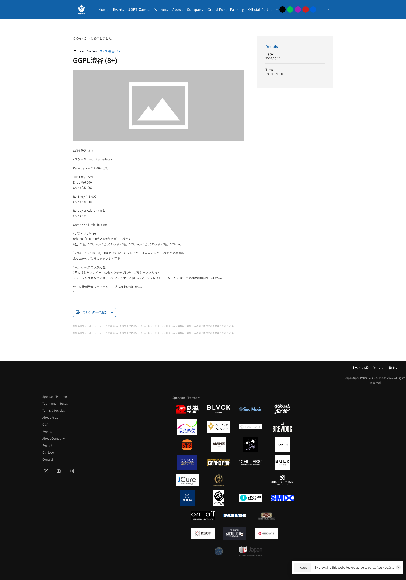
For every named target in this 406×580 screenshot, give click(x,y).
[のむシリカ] (187, 462)
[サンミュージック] (250, 409)
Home (103, 9)
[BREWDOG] (282, 427)
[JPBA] (219, 551)
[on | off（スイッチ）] (203, 516)
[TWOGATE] (250, 427)
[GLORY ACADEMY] (219, 427)
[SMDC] (282, 498)
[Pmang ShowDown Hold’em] (235, 533)
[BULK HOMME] (282, 462)
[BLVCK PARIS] (219, 409)
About (177, 9)
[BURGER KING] (187, 444)
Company (195, 9)
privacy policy (383, 567)
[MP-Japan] (250, 551)
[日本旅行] (187, 427)
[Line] (290, 9)
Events (118, 9)
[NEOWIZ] (266, 533)
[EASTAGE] (235, 516)
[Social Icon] (46, 471)
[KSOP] (203, 533)
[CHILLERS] (250, 462)
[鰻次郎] (187, 498)
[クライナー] (250, 444)
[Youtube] (305, 9)
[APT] (187, 409)
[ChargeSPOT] (250, 498)
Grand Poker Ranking (225, 9)
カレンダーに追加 (95, 312)
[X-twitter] (282, 9)
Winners (161, 9)
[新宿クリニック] (282, 480)
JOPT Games (139, 9)
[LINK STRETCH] (219, 480)
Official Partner (261, 9)
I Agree (303, 567)
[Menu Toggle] (324, 9)
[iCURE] (187, 480)
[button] (398, 567)
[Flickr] (313, 9)
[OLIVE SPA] (250, 480)
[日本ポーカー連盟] (266, 516)
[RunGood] (219, 462)
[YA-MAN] (282, 444)
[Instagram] (298, 9)
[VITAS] (219, 444)
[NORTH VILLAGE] (219, 498)
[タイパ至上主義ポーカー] (282, 409)
